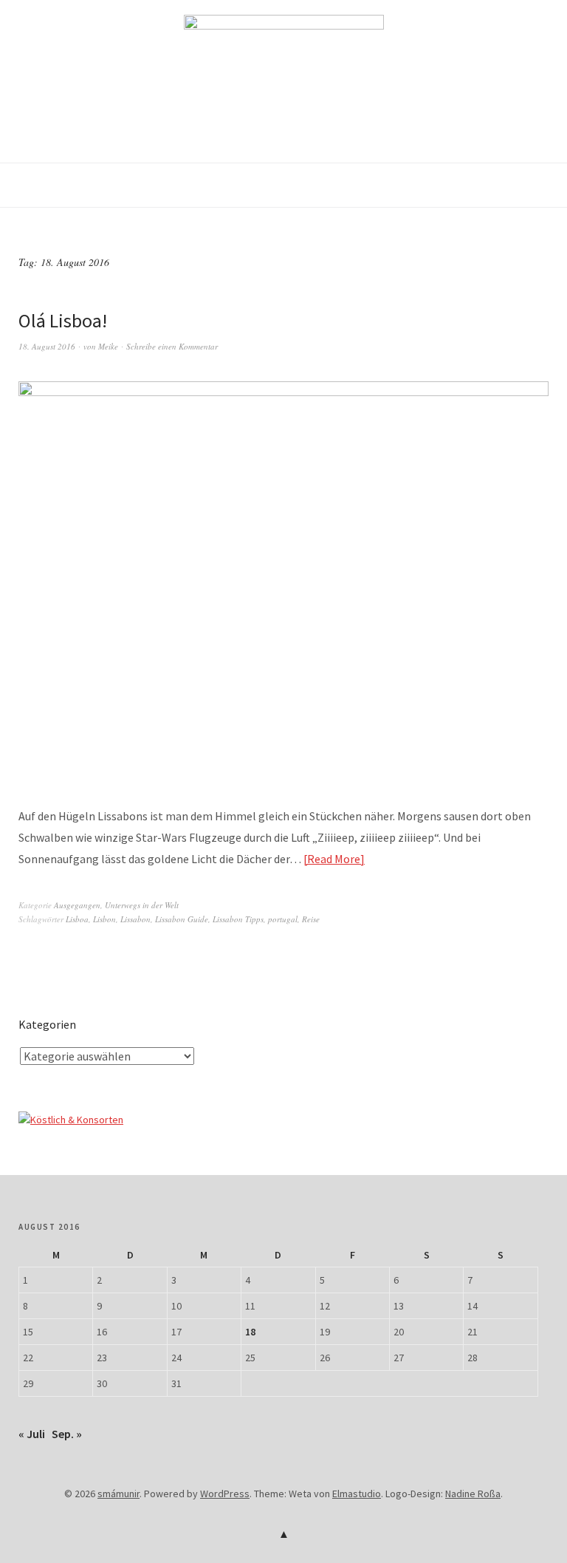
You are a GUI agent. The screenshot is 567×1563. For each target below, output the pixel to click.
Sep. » (67, 1433)
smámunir (118, 1493)
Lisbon (104, 918)
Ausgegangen (77, 904)
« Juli (31, 1433)
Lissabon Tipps (238, 918)
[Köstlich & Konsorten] (70, 1119)
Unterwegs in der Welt (142, 904)
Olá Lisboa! (62, 320)
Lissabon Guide (181, 918)
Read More (333, 858)
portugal (283, 918)
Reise (311, 918)
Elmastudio (356, 1493)
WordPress (225, 1493)
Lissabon (135, 918)
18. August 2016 (46, 346)
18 (250, 1331)
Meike (108, 346)
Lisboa (77, 918)
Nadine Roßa (473, 1493)
